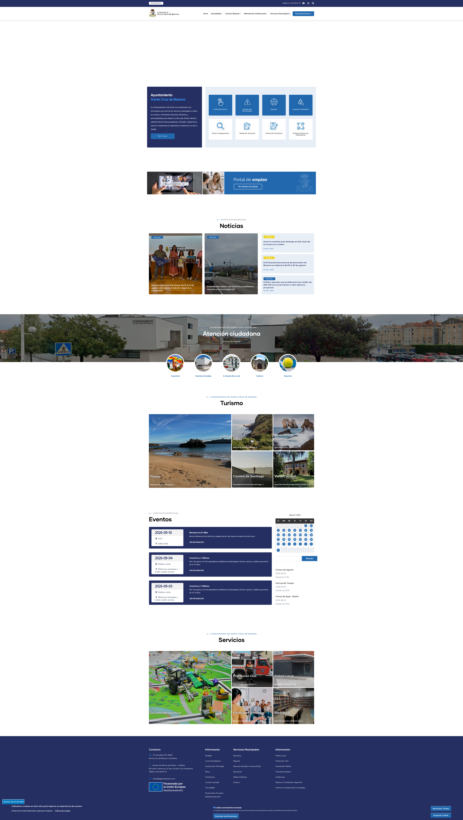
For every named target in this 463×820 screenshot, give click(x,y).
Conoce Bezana (232, 14)
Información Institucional (255, 14)
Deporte (236, 761)
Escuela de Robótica (165, 712)
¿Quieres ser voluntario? (243, 684)
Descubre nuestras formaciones (247, 721)
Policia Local (284, 676)
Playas (155, 476)
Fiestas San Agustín (284, 570)
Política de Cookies (62, 810)
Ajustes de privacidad (13, 801)
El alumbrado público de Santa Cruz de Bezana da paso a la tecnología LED (230, 287)
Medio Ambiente (240, 777)
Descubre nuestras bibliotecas (287, 721)
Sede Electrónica (302, 14)
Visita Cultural (285, 476)
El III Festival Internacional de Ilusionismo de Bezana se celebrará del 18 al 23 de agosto (284, 263)
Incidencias (280, 777)
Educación (237, 772)
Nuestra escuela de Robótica (162, 721)
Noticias (157, 237)
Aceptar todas (440, 815)
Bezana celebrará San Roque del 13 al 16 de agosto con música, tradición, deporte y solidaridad (172, 288)
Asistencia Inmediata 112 (285, 684)
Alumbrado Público (283, 766)
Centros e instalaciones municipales (290, 788)
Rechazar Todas (441, 808)
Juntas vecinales (212, 782)
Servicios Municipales (279, 14)
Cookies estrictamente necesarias (228, 807)
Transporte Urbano (283, 772)
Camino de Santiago (248, 476)
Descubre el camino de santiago (247, 484)
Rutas (237, 439)
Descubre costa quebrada (286, 447)
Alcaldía (208, 756)
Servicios (162, 136)
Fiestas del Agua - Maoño (287, 596)
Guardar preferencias (226, 816)
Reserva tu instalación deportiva (289, 782)
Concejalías (210, 788)
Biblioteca (282, 712)
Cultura (269, 237)
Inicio (205, 14)
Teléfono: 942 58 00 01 (291, 3)
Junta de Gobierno (213, 761)
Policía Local (281, 756)
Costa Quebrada (287, 439)
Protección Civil (244, 676)
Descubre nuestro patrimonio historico (291, 484)
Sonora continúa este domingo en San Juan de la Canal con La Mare (286, 242)
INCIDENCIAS (156, 3)
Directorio (237, 756)
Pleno (207, 772)
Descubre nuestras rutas (244, 447)
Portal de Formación (248, 712)
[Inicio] (164, 13)
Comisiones (210, 777)
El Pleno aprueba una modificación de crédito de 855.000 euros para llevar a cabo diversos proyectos (287, 285)
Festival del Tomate (285, 583)
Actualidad (216, 14)
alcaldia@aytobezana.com (164, 779)
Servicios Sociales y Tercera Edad (247, 766)
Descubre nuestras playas (161, 485)
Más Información (196, 542)
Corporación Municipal (214, 766)
